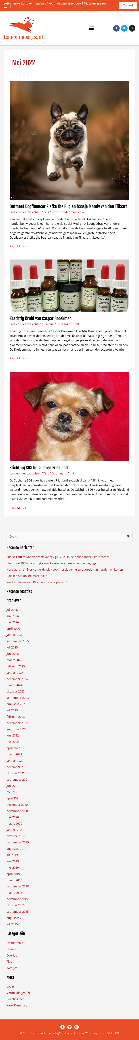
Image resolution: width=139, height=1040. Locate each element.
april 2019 (13, 874)
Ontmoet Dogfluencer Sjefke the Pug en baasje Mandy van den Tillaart (68, 206)
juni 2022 (13, 735)
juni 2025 (13, 654)
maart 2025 (14, 660)
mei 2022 (13, 742)
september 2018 (18, 886)
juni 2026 (13, 616)
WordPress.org (17, 1005)
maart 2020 (14, 824)
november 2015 (17, 899)
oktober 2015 (16, 905)
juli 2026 (12, 610)
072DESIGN (112, 1033)
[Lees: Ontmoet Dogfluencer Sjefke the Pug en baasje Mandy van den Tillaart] (69, 140)
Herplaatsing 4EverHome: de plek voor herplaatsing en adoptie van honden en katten (65, 569)
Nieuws (11, 949)
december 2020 (17, 805)
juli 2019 (12, 855)
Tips (46, 212)
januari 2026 (15, 635)
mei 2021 (13, 792)
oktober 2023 (16, 691)
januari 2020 (15, 830)
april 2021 (13, 798)
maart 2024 (14, 685)
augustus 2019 (16, 849)
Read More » (18, 246)
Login (10, 986)
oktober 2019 (16, 836)
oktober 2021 (16, 773)
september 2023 (18, 698)
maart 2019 (14, 880)
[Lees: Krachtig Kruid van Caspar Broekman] (69, 285)
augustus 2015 (16, 918)
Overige (48, 324)
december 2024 (17, 679)
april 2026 (13, 629)
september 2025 (18, 641)
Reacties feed (16, 999)
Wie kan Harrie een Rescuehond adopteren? (37, 582)
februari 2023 (16, 717)
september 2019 (18, 842)
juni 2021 (13, 786)
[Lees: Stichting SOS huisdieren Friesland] (69, 416)
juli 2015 (12, 924)
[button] (92, 28)
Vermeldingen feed (19, 993)
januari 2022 (15, 761)
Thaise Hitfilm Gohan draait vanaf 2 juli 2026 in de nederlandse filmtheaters (58, 557)
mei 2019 (13, 868)
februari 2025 (16, 666)
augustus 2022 (16, 729)
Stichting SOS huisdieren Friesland (39, 467)
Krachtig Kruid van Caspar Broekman (41, 318)
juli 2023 (12, 710)
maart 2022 (14, 754)
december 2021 (17, 767)
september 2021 (18, 780)
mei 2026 (13, 622)
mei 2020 (13, 817)
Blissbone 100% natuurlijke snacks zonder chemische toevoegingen (52, 563)
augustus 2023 (16, 704)
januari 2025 (15, 673)
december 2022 (17, 723)
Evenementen (16, 943)
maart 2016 (14, 893)
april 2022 (13, 748)
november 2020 (17, 811)
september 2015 (18, 912)
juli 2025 (12, 647)
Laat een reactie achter (25, 212)
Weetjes (12, 968)
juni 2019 (13, 861)
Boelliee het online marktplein (27, 576)
